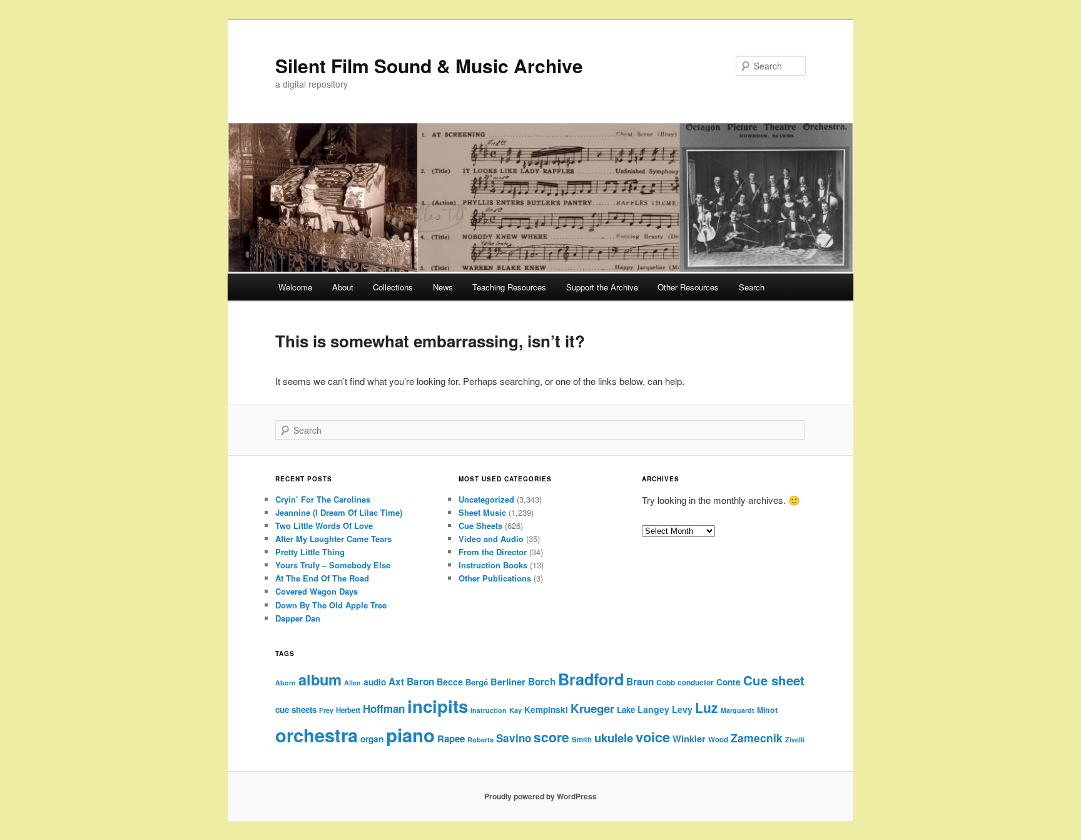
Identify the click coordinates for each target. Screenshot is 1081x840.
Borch (542, 682)
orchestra (316, 735)
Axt (396, 682)
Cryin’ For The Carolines (322, 499)
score (551, 736)
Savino (513, 737)
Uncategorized (486, 499)
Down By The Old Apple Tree (331, 605)
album (320, 679)
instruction (488, 710)
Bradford (591, 679)
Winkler (689, 738)
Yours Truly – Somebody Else (332, 565)
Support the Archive (602, 287)
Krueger (592, 708)
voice (653, 737)
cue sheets (296, 709)
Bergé (476, 682)
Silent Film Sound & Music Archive (429, 65)
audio (374, 682)
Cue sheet (773, 680)
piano (410, 735)
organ (371, 739)
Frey (326, 710)
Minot (767, 709)
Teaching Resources (509, 287)
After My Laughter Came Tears (333, 539)
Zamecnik (757, 737)
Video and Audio (491, 539)
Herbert (348, 710)
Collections (393, 287)
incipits (437, 706)
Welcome (295, 287)
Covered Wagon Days (316, 591)
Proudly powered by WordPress (540, 796)
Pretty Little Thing (310, 552)
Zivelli (794, 739)
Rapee (451, 738)
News (443, 287)
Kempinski (546, 709)
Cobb (665, 682)
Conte (728, 682)
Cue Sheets (480, 525)
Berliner (507, 682)
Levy (682, 709)
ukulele (613, 737)
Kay (515, 710)
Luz (706, 707)
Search (751, 287)
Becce (450, 681)
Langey (653, 709)
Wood (718, 739)
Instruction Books (493, 565)
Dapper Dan (297, 618)
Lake (626, 709)
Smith (582, 739)
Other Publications (495, 578)
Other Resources (688, 287)
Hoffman (384, 708)
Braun (640, 682)
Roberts (480, 739)
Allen (352, 682)
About (342, 287)
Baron (420, 682)
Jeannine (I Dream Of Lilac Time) (338, 512)
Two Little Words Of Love (324, 525)
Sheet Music (482, 512)
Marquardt (737, 710)
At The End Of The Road (322, 578)
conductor (696, 682)
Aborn (285, 682)
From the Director (493, 552)
